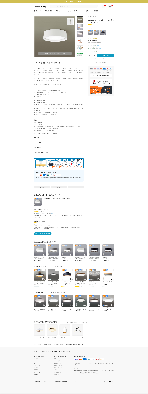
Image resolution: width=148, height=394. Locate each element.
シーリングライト (38, 358)
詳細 (98, 45)
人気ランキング (57, 369)
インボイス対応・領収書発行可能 (102, 75)
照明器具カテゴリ (38, 374)
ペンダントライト (38, 361)
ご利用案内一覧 (57, 372)
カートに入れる (105, 55)
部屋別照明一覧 (57, 363)
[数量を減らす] (89, 55)
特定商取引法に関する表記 (61, 381)
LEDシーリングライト (93, 16)
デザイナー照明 (37, 372)
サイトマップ (73, 381)
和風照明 (36, 369)
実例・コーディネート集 (60, 358)
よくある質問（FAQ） (59, 361)
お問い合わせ (57, 374)
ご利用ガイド (37, 381)
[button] (37, 35)
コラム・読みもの (58, 367)
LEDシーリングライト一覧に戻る (42, 233)
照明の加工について (59, 365)
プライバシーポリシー (47, 381)
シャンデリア (37, 367)
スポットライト (37, 363)
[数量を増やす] (94, 55)
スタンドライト (37, 365)
